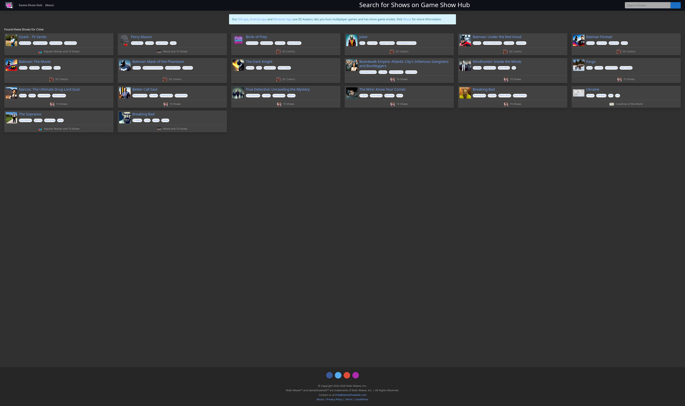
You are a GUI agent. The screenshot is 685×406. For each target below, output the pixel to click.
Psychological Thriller (406, 43)
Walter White (504, 95)
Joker (362, 43)
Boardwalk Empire (368, 72)
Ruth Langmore (40, 43)
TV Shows (137, 120)
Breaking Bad (166, 95)
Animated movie (173, 67)
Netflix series (56, 43)
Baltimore (389, 95)
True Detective (253, 95)
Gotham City (270, 67)
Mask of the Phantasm (153, 67)
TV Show (149, 43)
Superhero (521, 43)
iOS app (243, 19)
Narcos (23, 95)
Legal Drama (161, 43)
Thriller (165, 120)
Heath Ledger (284, 67)
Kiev (611, 95)
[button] (329, 375)
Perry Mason (137, 43)
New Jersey (50, 120)
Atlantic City (411, 72)
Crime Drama (611, 67)
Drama (156, 120)
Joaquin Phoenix (387, 43)
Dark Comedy (626, 67)
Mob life (38, 120)
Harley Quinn (266, 43)
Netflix (32, 95)
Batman (477, 43)
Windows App (282, 19)
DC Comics (280, 43)
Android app (258, 19)
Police (399, 95)
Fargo (589, 67)
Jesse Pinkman (520, 95)
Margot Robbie (294, 43)
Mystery (291, 95)
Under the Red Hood (492, 43)
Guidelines (362, 399)
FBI (514, 67)
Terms (349, 399)
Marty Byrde (25, 43)
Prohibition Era (396, 72)
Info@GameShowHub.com (350, 395)
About (407, 19)
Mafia (60, 120)
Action (624, 43)
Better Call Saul (140, 95)
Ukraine (590, 95)
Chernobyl (601, 95)
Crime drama (70, 43)
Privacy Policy (334, 399)
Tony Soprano (25, 120)
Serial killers (504, 67)
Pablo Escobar (59, 95)
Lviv (617, 95)
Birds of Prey (252, 43)
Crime (173, 43)
